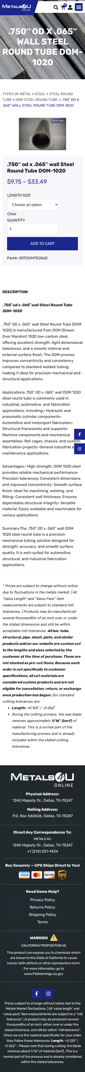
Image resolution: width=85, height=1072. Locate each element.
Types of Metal (16, 94)
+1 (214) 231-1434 (42, 851)
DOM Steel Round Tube (37, 100)
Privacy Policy (42, 900)
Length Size (19, 195)
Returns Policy (42, 907)
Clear (12, 214)
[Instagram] (79, 448)
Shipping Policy (42, 914)
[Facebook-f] (79, 434)
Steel (40, 94)
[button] (79, 7)
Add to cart (42, 243)
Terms (42, 922)
